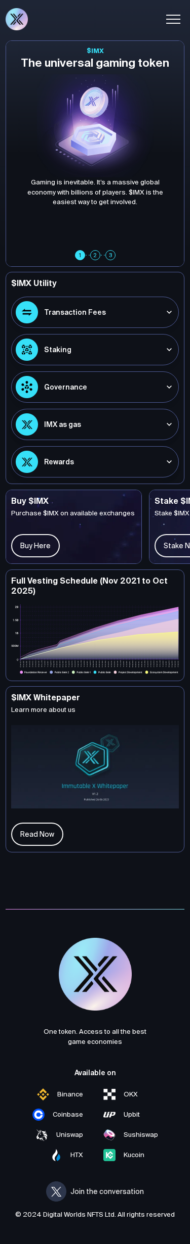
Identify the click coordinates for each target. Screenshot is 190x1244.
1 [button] (80, 255)
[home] (17, 19)
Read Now (37, 834)
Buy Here (35, 545)
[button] (173, 19)
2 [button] (95, 255)
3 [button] (110, 255)
